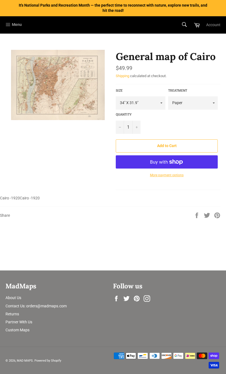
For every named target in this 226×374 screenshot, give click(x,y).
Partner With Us (19, 322)
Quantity (123, 114)
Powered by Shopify (47, 360)
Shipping (122, 76)
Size (119, 91)
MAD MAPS (25, 360)
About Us (13, 298)
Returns (12, 314)
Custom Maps (17, 330)
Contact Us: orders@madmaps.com (36, 306)
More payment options (167, 175)
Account (213, 25)
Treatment (177, 91)
